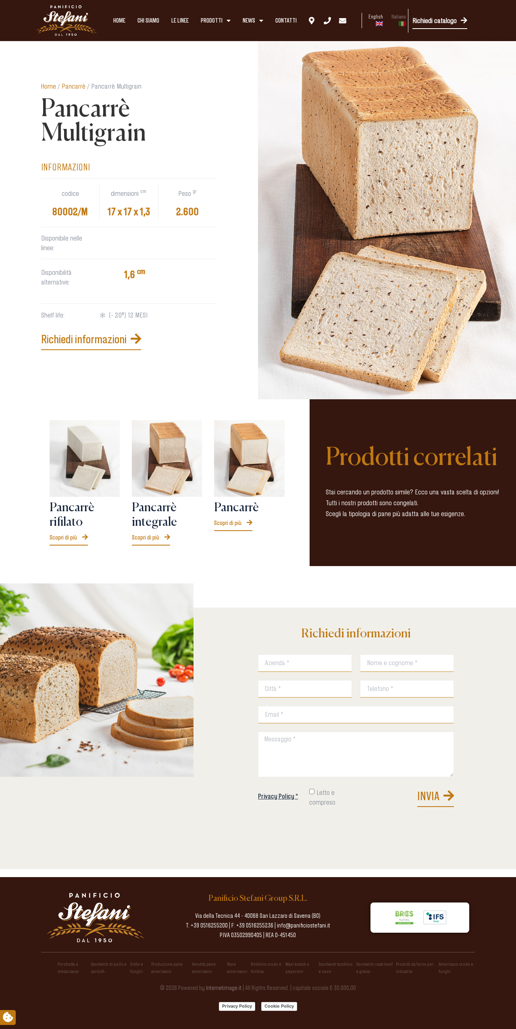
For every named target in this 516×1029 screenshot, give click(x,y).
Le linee (180, 20)
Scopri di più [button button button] (228, 523)
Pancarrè (73, 86)
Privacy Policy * (278, 796)
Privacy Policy (237, 1006)
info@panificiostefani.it (303, 925)
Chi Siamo (148, 20)
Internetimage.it (223, 988)
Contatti (286, 20)
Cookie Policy (279, 1006)
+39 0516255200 (209, 925)
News (249, 20)
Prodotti (212, 20)
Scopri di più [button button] (146, 537)
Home (119, 20)
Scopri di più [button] (64, 537)
